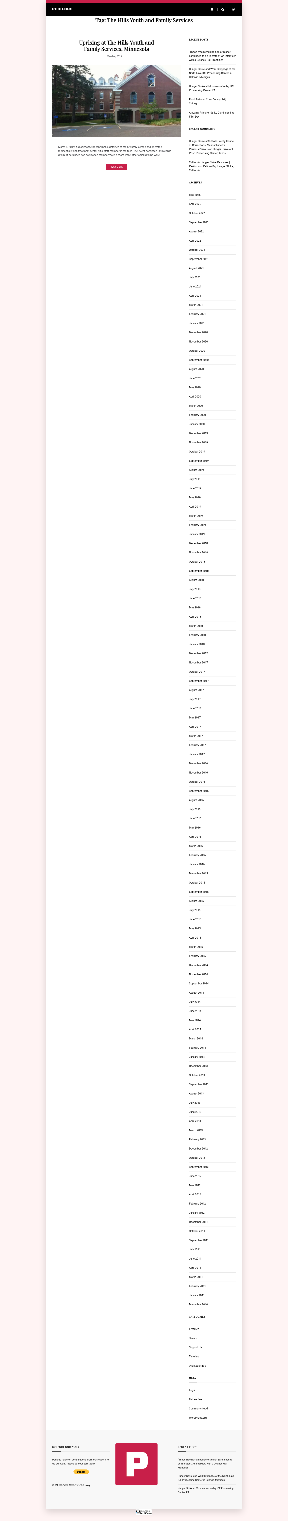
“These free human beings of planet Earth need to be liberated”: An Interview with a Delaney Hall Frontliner (212, 56)
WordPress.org (198, 1417)
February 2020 (197, 415)
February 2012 (197, 1203)
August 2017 (196, 690)
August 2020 (196, 369)
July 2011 (194, 1249)
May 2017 (195, 717)
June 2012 (195, 1176)
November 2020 (198, 341)
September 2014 (199, 983)
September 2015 (199, 891)
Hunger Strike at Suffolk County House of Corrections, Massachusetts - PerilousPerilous (211, 145)
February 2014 (197, 1047)
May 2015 (195, 928)
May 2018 (195, 607)
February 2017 (197, 745)
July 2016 (194, 809)
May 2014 (195, 1020)
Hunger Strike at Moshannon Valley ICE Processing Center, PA (211, 88)
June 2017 (195, 708)
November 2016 (198, 772)
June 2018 (195, 598)
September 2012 (199, 1167)
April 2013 (195, 1121)
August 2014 (196, 992)
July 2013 (194, 1102)
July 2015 (194, 910)
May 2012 (195, 1185)
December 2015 (198, 873)
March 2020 (196, 405)
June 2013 (195, 1111)
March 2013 (196, 1130)
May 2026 (195, 194)
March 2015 (196, 946)
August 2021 (196, 268)
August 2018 (196, 580)
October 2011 (197, 1231)
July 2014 (194, 1001)
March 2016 (196, 846)
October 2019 (197, 451)
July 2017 (194, 699)
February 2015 (197, 956)
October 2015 (197, 882)
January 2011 (197, 1295)
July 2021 (194, 277)
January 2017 (197, 754)
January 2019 (197, 534)
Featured (194, 1329)
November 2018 (198, 552)
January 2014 (197, 1056)
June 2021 (195, 286)
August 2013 (196, 1093)
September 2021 (199, 259)
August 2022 (196, 231)
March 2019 (196, 515)
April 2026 (195, 204)
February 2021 (197, 314)
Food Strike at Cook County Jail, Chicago (207, 101)
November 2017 (198, 662)
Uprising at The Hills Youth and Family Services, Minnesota (116, 45)
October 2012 (197, 1157)
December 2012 (198, 1148)
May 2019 (195, 497)
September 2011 (199, 1240)
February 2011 (197, 1286)
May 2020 (195, 387)
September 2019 (199, 460)
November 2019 (198, 442)
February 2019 (197, 525)
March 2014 (196, 1038)
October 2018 (197, 561)
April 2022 (195, 240)
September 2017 (199, 680)
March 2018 (196, 625)
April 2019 (195, 506)
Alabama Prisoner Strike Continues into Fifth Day (211, 114)
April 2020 (195, 396)
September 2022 (199, 222)
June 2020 (195, 378)
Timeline (194, 1356)
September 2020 (199, 359)
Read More (116, 167)
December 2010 (198, 1304)
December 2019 (198, 433)
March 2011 (196, 1277)
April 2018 (195, 616)
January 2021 (197, 323)
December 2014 (198, 965)
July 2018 (194, 589)
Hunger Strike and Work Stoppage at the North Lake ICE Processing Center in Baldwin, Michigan (212, 73)
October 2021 (197, 249)
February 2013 (197, 1139)
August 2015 (196, 901)
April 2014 (195, 1029)
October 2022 (197, 213)
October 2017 (197, 671)
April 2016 (195, 836)
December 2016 (198, 763)
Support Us (195, 1347)
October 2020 (197, 350)
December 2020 (198, 332)
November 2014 (198, 974)
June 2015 (195, 919)
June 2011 (195, 1258)
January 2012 (197, 1212)
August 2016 (196, 800)
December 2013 (198, 1066)
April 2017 (195, 726)
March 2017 (196, 735)
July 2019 (194, 479)
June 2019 (195, 488)
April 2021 (195, 295)
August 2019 (196, 470)
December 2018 (198, 543)
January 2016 (197, 864)
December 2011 (198, 1222)
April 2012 (195, 1194)
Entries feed (196, 1399)
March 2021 (196, 304)
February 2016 (197, 855)
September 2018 (199, 570)
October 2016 (197, 781)
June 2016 (195, 818)
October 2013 (197, 1075)
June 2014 (195, 1011)
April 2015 (195, 937)
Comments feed (198, 1408)
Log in (192, 1390)
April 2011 (195, 1267)
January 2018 (197, 644)
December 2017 (198, 653)
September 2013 (199, 1084)
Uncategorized (197, 1365)
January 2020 (197, 424)
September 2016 (199, 791)
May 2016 (195, 827)
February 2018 (197, 635)
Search (193, 1338)
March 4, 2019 (114, 56)
